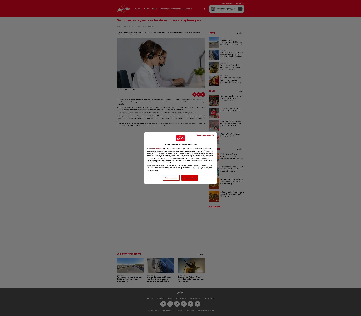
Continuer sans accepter (205, 135)
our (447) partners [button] (156, 148)
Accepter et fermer (189, 178)
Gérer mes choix (171, 178)
